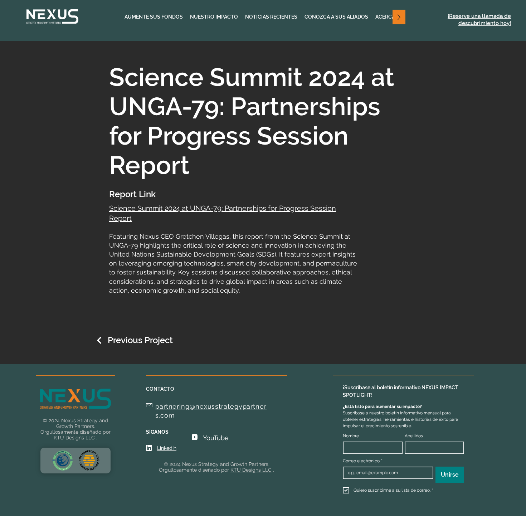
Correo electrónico (363, 460)
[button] (214, 17)
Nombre (351, 435)
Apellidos (414, 435)
